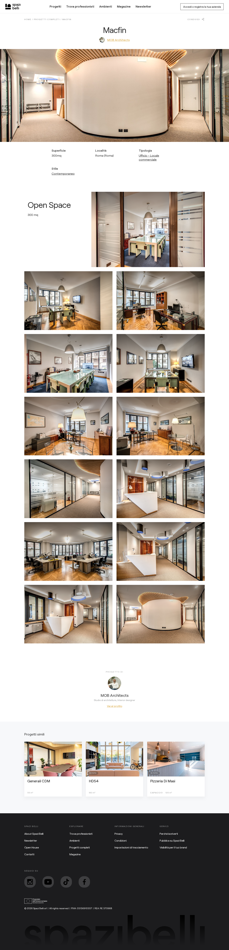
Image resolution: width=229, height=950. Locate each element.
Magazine (124, 6)
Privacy (118, 833)
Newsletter (143, 6)
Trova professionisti (80, 6)
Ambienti (105, 6)
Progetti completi (79, 847)
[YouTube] (48, 882)
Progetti (55, 6)
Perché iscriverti (169, 833)
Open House (31, 847)
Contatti (29, 854)
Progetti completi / (48, 19)
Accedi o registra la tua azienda (202, 6)
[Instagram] (30, 882)
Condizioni (120, 840)
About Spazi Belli (33, 833)
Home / (29, 19)
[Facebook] (84, 882)
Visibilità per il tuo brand (173, 847)
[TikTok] (66, 882)
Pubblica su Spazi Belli (172, 840)
